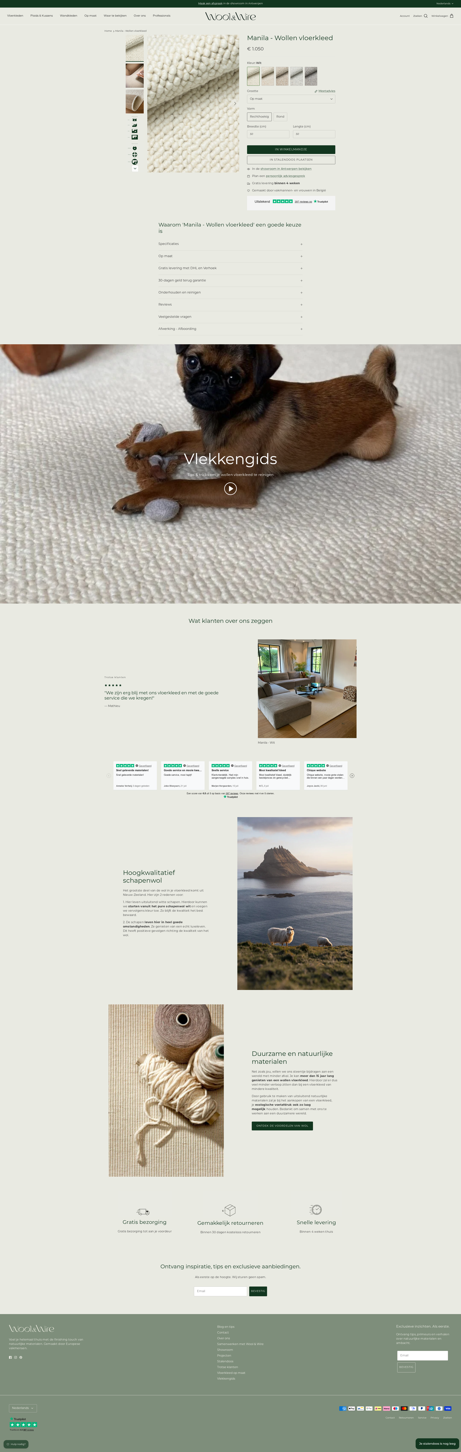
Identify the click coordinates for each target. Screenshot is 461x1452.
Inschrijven (198, 740)
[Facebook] (193, 752)
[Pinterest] (203, 752)
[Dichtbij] (298, 689)
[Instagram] (198, 752)
